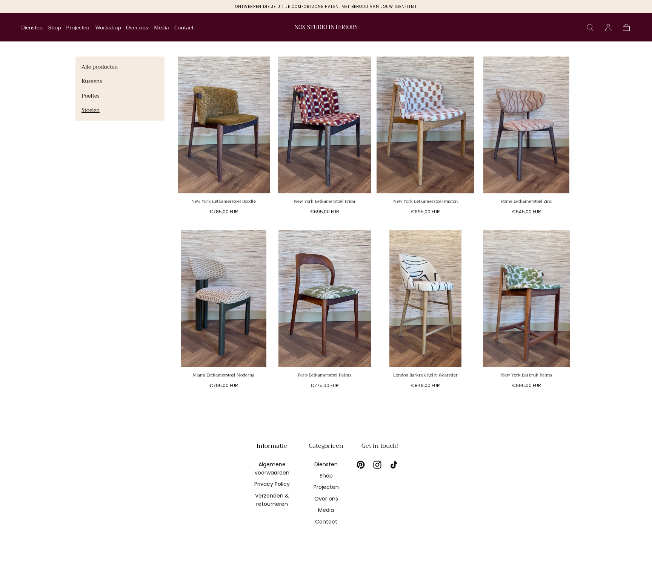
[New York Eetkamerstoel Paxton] (425, 125)
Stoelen (91, 110)
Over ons (137, 28)
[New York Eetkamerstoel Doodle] (224, 125)
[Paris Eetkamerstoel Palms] (325, 298)
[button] (590, 27)
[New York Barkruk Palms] (527, 298)
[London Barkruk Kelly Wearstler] (425, 298)
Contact (184, 28)
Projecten (77, 28)
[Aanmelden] (608, 27)
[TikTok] (394, 464)
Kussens (92, 81)
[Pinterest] (360, 464)
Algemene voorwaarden (272, 468)
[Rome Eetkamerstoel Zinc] (527, 125)
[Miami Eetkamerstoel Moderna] (224, 298)
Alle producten (100, 67)
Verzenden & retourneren (272, 500)
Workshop (108, 28)
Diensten (32, 28)
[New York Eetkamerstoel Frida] (325, 125)
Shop (54, 28)
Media (161, 28)
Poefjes (91, 96)
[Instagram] (377, 464)
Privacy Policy (272, 484)
